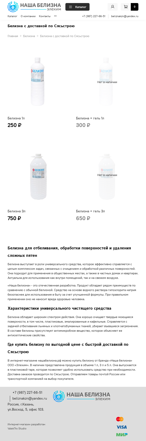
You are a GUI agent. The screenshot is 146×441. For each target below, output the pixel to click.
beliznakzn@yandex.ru (124, 16)
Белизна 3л (16, 211)
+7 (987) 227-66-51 (93, 16)
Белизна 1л (16, 118)
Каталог (80, 7)
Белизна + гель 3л (90, 211)
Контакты (45, 16)
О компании (28, 16)
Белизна (29, 36)
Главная (13, 36)
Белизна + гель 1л (90, 118)
